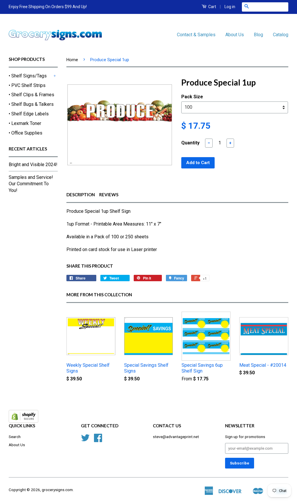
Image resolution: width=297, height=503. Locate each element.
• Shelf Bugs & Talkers (31, 104)
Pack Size (192, 96)
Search (15, 436)
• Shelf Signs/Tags (28, 76)
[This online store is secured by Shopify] (23, 421)
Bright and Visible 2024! (33, 164)
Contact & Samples (196, 34)
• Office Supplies (25, 133)
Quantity (190, 143)
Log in (229, 6)
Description (80, 194)
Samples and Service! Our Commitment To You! (31, 184)
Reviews (108, 194)
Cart (211, 6)
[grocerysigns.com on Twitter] (85, 439)
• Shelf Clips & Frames (31, 94)
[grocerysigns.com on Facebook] (98, 439)
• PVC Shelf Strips (27, 85)
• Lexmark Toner (25, 123)
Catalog (280, 34)
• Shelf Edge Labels (29, 114)
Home (72, 59)
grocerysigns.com (57, 489)
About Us (234, 34)
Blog (258, 34)
